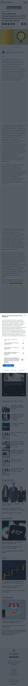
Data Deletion (6, 370)
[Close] (25, 316)
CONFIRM (8, 365)
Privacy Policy (22, 370)
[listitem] (14, 340)
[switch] (23, 343)
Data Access (14, 370)
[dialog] (14, 343)
